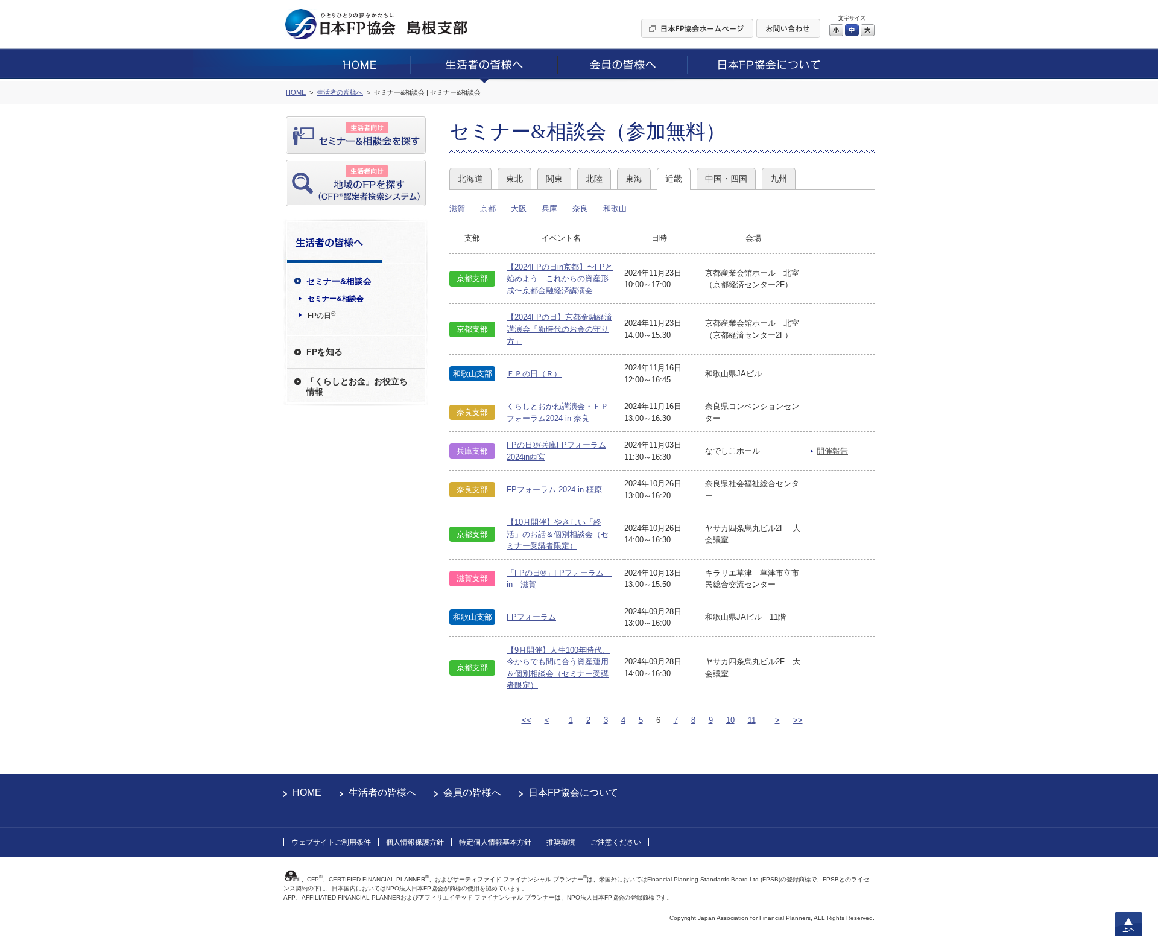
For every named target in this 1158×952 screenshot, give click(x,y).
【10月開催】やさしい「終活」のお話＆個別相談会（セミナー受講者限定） (558, 534)
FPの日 (321, 315)
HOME (307, 792)
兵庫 (549, 208)
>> (798, 720)
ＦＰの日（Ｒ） (534, 373)
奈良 (580, 208)
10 (730, 720)
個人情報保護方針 (415, 842)
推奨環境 (560, 842)
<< (526, 720)
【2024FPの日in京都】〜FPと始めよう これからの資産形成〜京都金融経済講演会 (560, 278)
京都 (488, 208)
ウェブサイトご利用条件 (331, 842)
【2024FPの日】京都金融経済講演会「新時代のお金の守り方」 (559, 329)
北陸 (594, 178)
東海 (633, 178)
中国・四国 (726, 178)
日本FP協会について (573, 792)
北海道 (470, 178)
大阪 (519, 208)
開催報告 (832, 450)
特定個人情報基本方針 (495, 842)
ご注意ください (615, 842)
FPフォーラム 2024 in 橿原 (554, 489)
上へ (1128, 924)
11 (752, 720)
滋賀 (457, 208)
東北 (514, 178)
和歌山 (615, 208)
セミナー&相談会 (336, 298)
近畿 (673, 178)
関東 (554, 178)
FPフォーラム (531, 616)
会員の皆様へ (472, 792)
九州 (778, 178)
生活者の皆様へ (382, 792)
